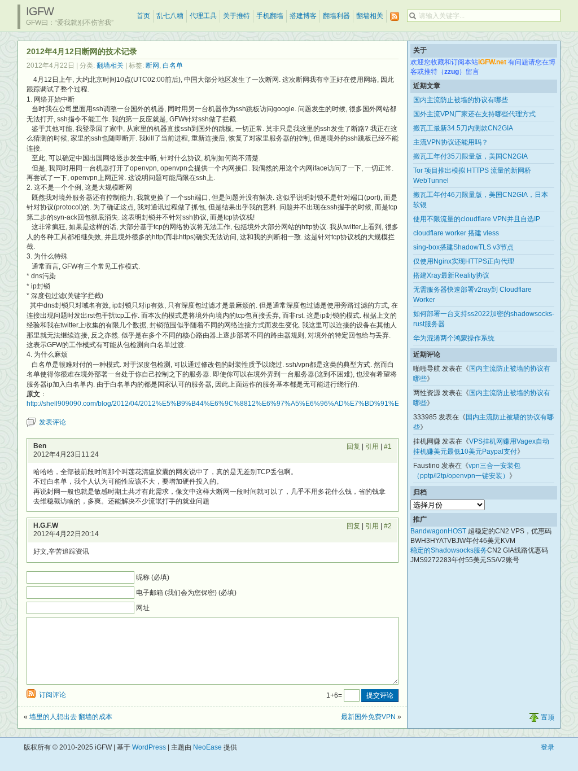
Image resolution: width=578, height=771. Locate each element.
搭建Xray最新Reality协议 (451, 275)
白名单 (173, 65)
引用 (372, 446)
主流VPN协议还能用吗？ (450, 142)
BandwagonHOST (438, 531)
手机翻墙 (269, 16)
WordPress (149, 747)
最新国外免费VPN (368, 717)
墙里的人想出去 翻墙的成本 (70, 717)
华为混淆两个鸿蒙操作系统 (453, 338)
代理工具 (203, 16)
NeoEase (207, 747)
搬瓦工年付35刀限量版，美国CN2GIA (470, 156)
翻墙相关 (369, 16)
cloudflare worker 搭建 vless (456, 233)
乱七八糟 (169, 16)
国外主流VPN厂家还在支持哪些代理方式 (474, 114)
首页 (143, 16)
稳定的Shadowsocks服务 (448, 550)
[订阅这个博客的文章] (394, 16)
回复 (353, 446)
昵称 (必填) (152, 577)
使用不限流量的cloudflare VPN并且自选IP (476, 219)
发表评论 (52, 422)
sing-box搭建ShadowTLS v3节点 (463, 247)
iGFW (40, 11)
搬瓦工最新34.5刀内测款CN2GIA (463, 128)
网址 (143, 608)
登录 (547, 747)
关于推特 (236, 16)
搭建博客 (303, 16)
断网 (152, 65)
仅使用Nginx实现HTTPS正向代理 (463, 261)
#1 (388, 446)
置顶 (547, 717)
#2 (388, 526)
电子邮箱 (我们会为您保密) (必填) (186, 593)
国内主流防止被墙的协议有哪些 (460, 100)
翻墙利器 (336, 16)
